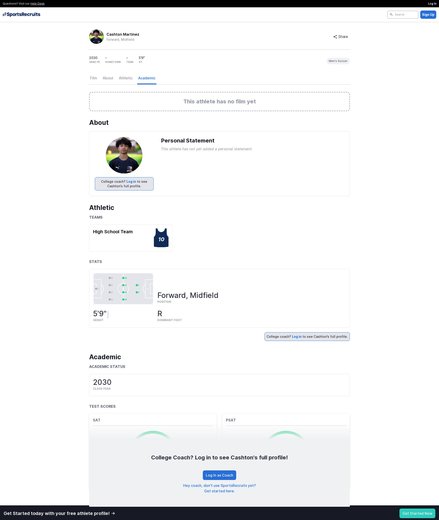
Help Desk (37, 3)
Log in (131, 181)
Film (93, 78)
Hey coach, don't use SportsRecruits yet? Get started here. (219, 488)
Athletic (126, 78)
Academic (146, 78)
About (108, 78)
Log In (432, 3)
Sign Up (428, 14)
